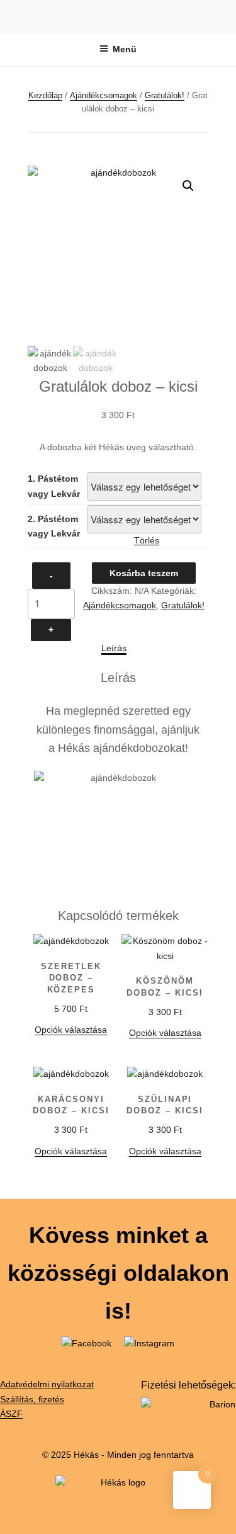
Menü (125, 49)
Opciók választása (71, 1030)
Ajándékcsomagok (103, 95)
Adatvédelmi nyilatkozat (47, 1384)
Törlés (146, 540)
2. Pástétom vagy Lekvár (54, 526)
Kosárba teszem (144, 573)
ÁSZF (11, 1414)
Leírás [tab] (113, 648)
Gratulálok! (164, 95)
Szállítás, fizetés (32, 1399)
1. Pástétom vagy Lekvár (54, 486)
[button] (188, 185)
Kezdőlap (45, 95)
